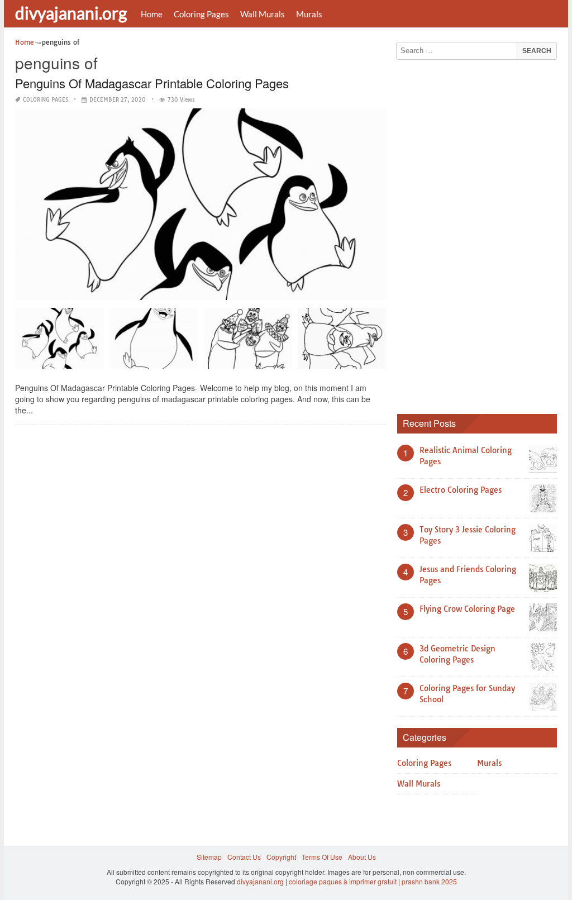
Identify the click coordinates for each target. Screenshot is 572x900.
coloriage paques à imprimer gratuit (343, 881)
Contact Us (244, 856)
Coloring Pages (201, 14)
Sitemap (209, 856)
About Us (362, 856)
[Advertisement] (481, 233)
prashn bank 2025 (429, 881)
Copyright (281, 856)
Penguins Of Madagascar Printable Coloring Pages (152, 83)
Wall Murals (262, 14)
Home (152, 14)
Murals (309, 14)
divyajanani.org (71, 13)
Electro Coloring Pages (461, 490)
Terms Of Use (322, 856)
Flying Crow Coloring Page (467, 609)
